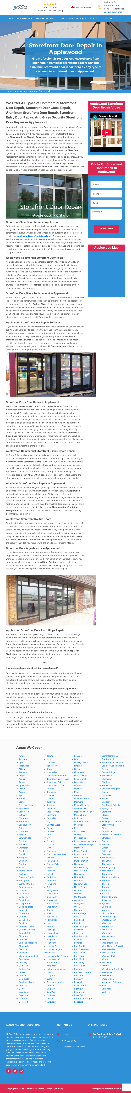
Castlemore (24, 923)
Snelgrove (107, 802)
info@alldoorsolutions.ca (74, 1046)
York (104, 985)
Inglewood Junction (56, 969)
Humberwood (53, 959)
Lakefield (50, 998)
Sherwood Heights (111, 788)
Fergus (49, 867)
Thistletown (107, 870)
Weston (105, 959)
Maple (77, 792)
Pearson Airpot (81, 926)
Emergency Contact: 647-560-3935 (109, 1088)
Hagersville (51, 916)
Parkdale (78, 923)
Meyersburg (80, 815)
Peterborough (81, 936)
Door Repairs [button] (24, 19)
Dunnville (50, 802)
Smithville (106, 798)
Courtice (23, 985)
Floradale (50, 870)
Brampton (23, 847)
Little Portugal (81, 775)
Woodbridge (108, 979)
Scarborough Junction (112, 762)
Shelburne (106, 779)
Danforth (23, 998)
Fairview (50, 857)
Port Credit (79, 946)
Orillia (77, 906)
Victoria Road (108, 913)
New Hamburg (81, 867)
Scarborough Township (113, 765)
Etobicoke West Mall (56, 854)
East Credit (51, 808)
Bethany (23, 815)
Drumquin (51, 792)
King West (51, 992)
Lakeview (51, 1002)
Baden (22, 798)
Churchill (23, 939)
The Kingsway (108, 867)
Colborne (23, 965)
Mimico (77, 834)
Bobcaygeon (25, 824)
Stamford (106, 811)
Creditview (24, 992)
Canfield (23, 910)
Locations (108, 19)
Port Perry (79, 962)
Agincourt (23, 759)
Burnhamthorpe (26, 884)
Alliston (22, 769)
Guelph (49, 913)
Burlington (24, 880)
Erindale (50, 844)
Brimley (22, 864)
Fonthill (49, 874)
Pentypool (79, 933)
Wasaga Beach (109, 920)
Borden (22, 834)
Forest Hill (51, 880)
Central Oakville (26, 933)
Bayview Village (26, 805)
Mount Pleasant (81, 857)
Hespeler (50, 939)
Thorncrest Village (110, 877)
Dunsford (50, 805)
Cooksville (24, 979)
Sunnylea (106, 844)
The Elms (106, 860)
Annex (22, 779)
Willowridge (107, 975)
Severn (105, 769)
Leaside (78, 756)
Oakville (78, 893)
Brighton (23, 860)
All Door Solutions (54, 1088)
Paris (76, 916)
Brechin (22, 854)
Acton (22, 756)
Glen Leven (51, 897)
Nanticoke (79, 864)
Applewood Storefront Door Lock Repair (26, 409)
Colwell (22, 972)
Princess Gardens (82, 972)
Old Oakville (80, 897)
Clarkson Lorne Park (29, 956)
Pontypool (79, 942)
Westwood (107, 962)
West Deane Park (110, 942)
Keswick (50, 985)
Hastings (50, 929)
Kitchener (51, 995)
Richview (78, 988)
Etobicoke (51, 851)
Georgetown (52, 890)
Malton (77, 785)
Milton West (80, 831)
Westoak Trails (109, 956)
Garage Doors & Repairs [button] (73, 19)
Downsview (52, 772)
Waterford (107, 929)
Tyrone (105, 903)
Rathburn (78, 979)
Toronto (106, 887)
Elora (48, 834)
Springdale (107, 808)
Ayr (20, 795)
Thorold (105, 884)
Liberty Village (81, 762)
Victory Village (109, 916)
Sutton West (108, 851)
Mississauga (80, 838)
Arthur (22, 788)
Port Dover (79, 952)
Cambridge (24, 900)
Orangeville (79, 903)
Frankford (51, 884)
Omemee (78, 900)
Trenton (105, 893)
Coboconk (24, 959)
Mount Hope (80, 854)
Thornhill (106, 880)
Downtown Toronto (55, 785)
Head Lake (51, 936)
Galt (48, 887)
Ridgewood (79, 992)
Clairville (23, 949)
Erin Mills (50, 841)
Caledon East (25, 893)
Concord (23, 975)
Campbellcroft (26, 906)
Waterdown (107, 926)
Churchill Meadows (28, 942)
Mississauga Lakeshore (85, 841)
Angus (22, 775)
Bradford (23, 841)
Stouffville (107, 831)
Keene (49, 979)
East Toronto (52, 811)
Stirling (105, 818)
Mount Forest (80, 851)
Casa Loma (24, 920)
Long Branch (80, 779)
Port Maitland (80, 959)
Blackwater (24, 821)
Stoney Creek (108, 824)
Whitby (105, 965)
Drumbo (50, 788)
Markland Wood (81, 798)
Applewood (20, 91)
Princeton (78, 975)
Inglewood (51, 965)
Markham (78, 795)
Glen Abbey (52, 893)
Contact (94, 19)
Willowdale (107, 972)
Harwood (50, 926)
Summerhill (107, 841)
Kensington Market (55, 982)
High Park (51, 942)
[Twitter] (15, 1071)
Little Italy (79, 772)
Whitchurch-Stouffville (112, 969)
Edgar (49, 821)
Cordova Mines (26, 982)
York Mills (106, 988)
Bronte (22, 867)
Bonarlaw (23, 831)
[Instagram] (21, 1071)
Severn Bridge (108, 772)
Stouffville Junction (111, 834)
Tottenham (107, 890)
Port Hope (79, 956)
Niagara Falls (80, 884)
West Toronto (108, 952)
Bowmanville (25, 838)
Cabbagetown (25, 887)
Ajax (21, 762)
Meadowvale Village (84, 811)
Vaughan (106, 910)
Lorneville (79, 782)
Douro (49, 769)
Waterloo (106, 933)
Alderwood (24, 765)
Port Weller (79, 965)
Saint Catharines (110, 756)
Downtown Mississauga (57, 779)
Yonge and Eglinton (111, 982)
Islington (50, 975)
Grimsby (50, 910)
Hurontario (51, 962)
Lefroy (77, 759)
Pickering (78, 939)
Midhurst (78, 818)
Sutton (105, 847)
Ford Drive (51, 877)
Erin (48, 838)
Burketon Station (27, 877)
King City (50, 988)
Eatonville (51, 818)
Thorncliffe (107, 874)
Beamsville (24, 808)
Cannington (24, 913)
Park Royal (79, 920)
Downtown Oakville (55, 782)
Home (10, 19)
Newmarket (79, 877)
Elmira (49, 828)
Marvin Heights (81, 805)
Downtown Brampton (56, 775)
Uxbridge (106, 906)
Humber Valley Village (57, 956)
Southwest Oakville (111, 805)
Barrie (21, 802)
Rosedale (78, 1002)
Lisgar (77, 769)
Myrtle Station (81, 860)
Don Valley (51, 765)
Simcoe (105, 792)
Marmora (78, 802)
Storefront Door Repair (39, 91)
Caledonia (24, 897)
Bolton (22, 828)
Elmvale (50, 831)
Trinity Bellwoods (110, 897)
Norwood (78, 890)
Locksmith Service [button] (45, 19)
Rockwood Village (83, 998)
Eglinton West (53, 824)
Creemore (23, 995)
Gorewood (51, 900)
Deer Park (23, 1002)
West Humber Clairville (113, 946)
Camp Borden (25, 903)
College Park (25, 969)
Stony (104, 828)
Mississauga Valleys (83, 844)
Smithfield (107, 795)
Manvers (78, 788)
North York (79, 887)
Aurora (22, 792)
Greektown (51, 906)
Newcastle (79, 874)
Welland (105, 939)
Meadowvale (80, 808)
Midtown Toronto (82, 821)
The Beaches (108, 857)
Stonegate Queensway (113, 821)
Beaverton (24, 811)
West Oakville (108, 949)
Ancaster (23, 772)
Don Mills (50, 762)
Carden (22, 916)
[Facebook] (8, 1071)
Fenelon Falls (52, 864)
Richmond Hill (81, 985)
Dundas (50, 798)
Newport (78, 880)
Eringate (50, 847)
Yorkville (106, 992)
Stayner (105, 815)
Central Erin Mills (27, 929)
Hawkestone (52, 933)
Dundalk (50, 795)
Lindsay (78, 765)
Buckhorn (23, 874)
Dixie (48, 759)
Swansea (106, 854)
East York (51, 815)
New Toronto (80, 870)
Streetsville (107, 838)
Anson (22, 782)
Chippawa (24, 936)
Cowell (22, 988)
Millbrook (78, 824)
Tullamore (106, 900)
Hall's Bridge (52, 920)
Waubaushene (108, 936)
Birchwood (24, 818)
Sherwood (107, 785)
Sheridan (106, 782)
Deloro (49, 756)
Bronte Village (25, 870)
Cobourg (23, 962)
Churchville (24, 946)
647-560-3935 (113, 12)
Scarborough (108, 759)
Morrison (78, 847)
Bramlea (23, 844)
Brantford (23, 851)
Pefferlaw (78, 929)
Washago (106, 923)
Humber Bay (52, 946)
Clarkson (23, 952)
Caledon (23, 890)
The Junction (108, 864)
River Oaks (79, 995)
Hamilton (50, 923)
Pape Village (80, 913)
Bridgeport (24, 857)
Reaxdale (78, 982)
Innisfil (49, 972)
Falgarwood (52, 860)
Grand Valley (52, 903)
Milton (77, 828)
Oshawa (78, 910)
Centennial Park (26, 926)
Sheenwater (107, 775)
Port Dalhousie (81, 949)
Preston (78, 969)
